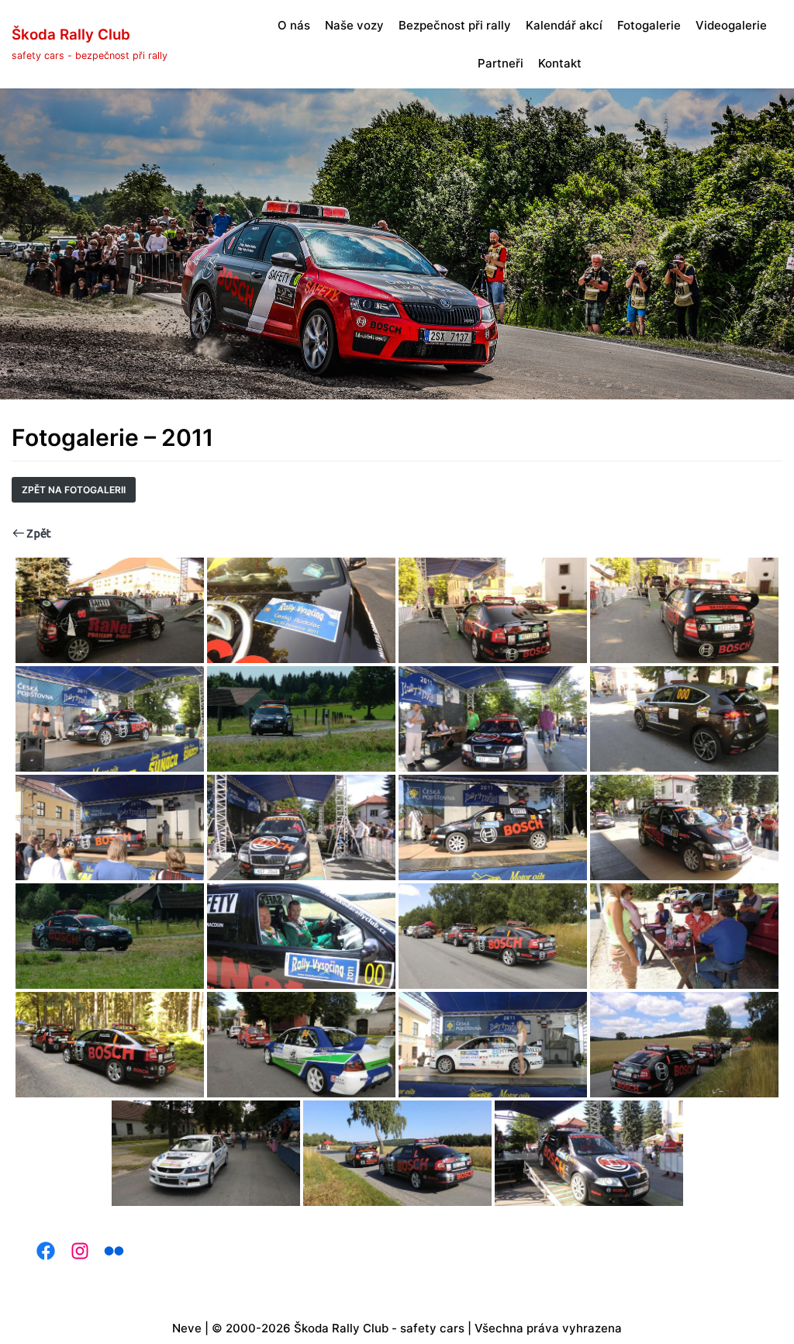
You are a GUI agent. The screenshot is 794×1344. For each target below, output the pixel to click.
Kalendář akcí (564, 25)
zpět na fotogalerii (74, 490)
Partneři (500, 63)
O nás (294, 25)
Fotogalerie (649, 25)
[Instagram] (75, 1250)
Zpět (37, 533)
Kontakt (560, 63)
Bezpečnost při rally (455, 25)
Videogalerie (731, 25)
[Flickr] (109, 1250)
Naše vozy (354, 25)
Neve (187, 1328)
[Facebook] (41, 1250)
